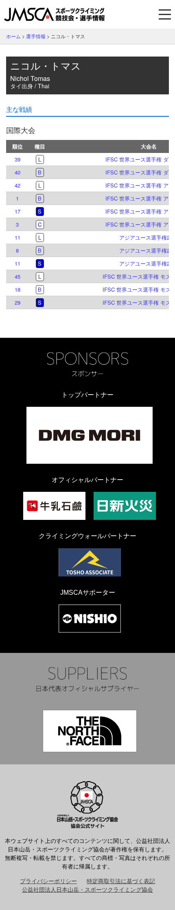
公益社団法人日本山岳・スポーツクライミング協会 (87, 889)
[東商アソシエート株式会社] (90, 562)
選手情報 (36, 36)
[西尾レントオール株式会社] (90, 618)
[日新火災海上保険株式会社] (125, 506)
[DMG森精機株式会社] (89, 435)
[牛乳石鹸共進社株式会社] (54, 506)
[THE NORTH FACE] (90, 731)
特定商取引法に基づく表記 (121, 881)
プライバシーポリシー (48, 881)
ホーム (13, 36)
